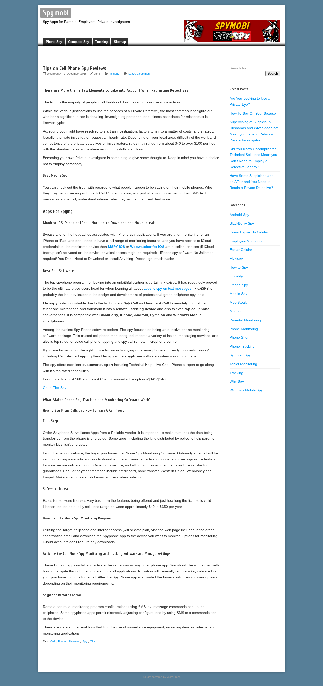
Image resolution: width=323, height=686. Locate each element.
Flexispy (236, 258)
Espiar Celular (241, 250)
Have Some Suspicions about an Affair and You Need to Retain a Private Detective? (253, 182)
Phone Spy (54, 42)
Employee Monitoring (246, 241)
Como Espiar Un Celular (249, 232)
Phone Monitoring (244, 329)
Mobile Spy (238, 294)
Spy (85, 641)
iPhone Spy (239, 285)
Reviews (74, 641)
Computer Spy (78, 42)
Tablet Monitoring (243, 364)
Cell (52, 641)
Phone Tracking (242, 346)
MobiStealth (239, 302)
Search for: (238, 68)
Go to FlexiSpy (54, 388)
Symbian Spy (240, 355)
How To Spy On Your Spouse (253, 113)
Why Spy (237, 381)
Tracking (101, 42)
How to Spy (239, 267)
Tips (93, 641)
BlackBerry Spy (242, 223)
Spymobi (56, 12)
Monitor (236, 311)
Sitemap (120, 42)
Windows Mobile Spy (246, 390)
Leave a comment (139, 73)
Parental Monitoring (245, 320)
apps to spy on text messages (168, 288)
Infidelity (114, 73)
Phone (62, 641)
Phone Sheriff (240, 337)
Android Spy (239, 215)
